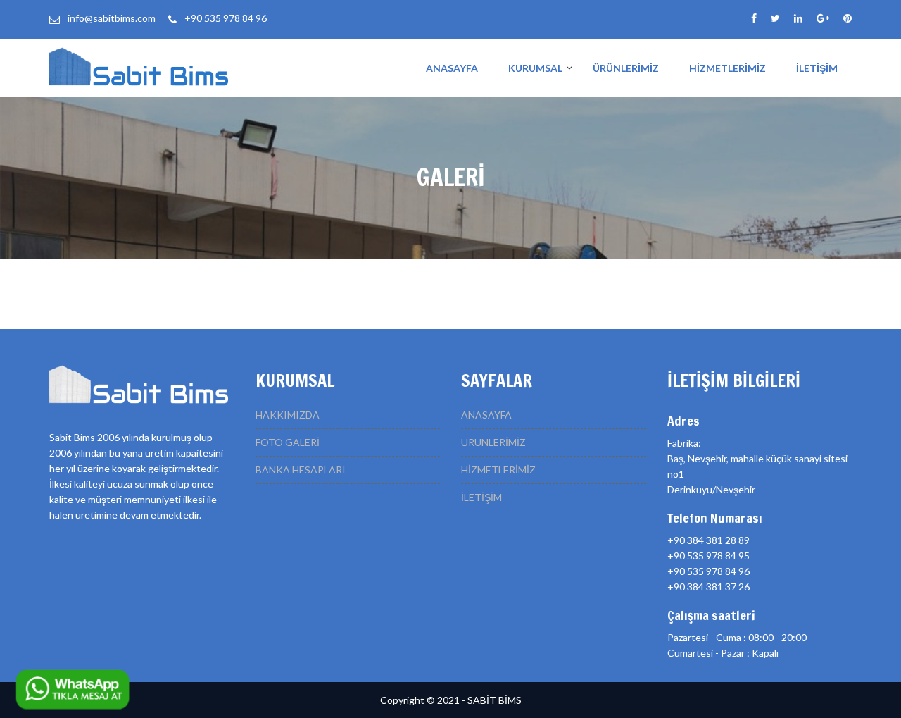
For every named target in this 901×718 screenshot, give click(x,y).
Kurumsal (535, 68)
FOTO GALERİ (288, 442)
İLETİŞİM (817, 68)
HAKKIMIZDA (288, 415)
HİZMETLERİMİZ (727, 68)
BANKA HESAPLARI (301, 470)
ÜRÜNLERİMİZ (626, 68)
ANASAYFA (452, 68)
